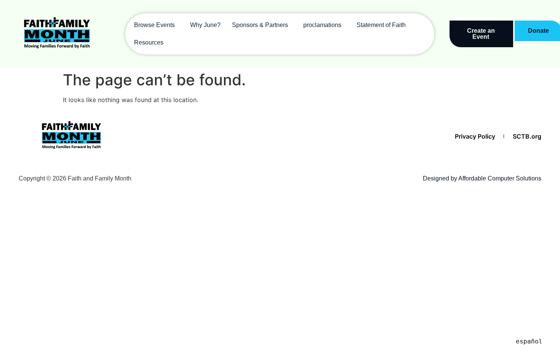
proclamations (322, 25)
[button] (156, 25)
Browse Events (154, 25)
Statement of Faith (381, 25)
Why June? (205, 25)
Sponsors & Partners (260, 25)
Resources (148, 42)
